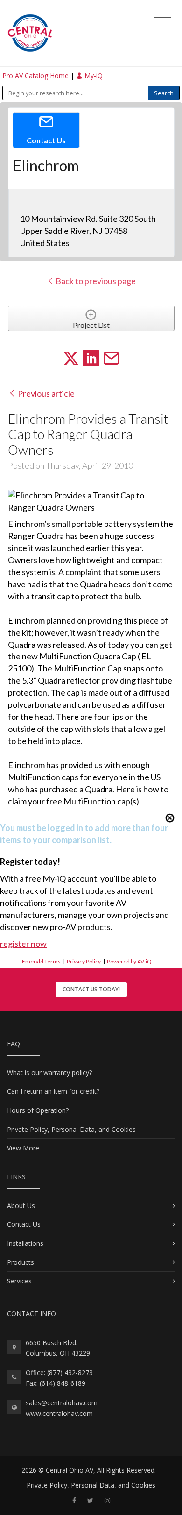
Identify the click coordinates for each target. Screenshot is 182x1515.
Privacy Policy (84, 961)
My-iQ (93, 75)
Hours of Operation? (38, 1110)
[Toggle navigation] (162, 18)
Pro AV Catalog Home (36, 75)
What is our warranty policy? (49, 1072)
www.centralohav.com (59, 1413)
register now (23, 943)
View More (23, 1147)
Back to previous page (95, 281)
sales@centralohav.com (62, 1402)
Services (19, 1280)
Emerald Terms (41, 961)
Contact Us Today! (91, 989)
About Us (21, 1205)
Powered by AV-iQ (129, 961)
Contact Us (24, 1224)
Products (20, 1262)
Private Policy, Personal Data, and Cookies (71, 1129)
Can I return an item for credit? (53, 1091)
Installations (25, 1243)
